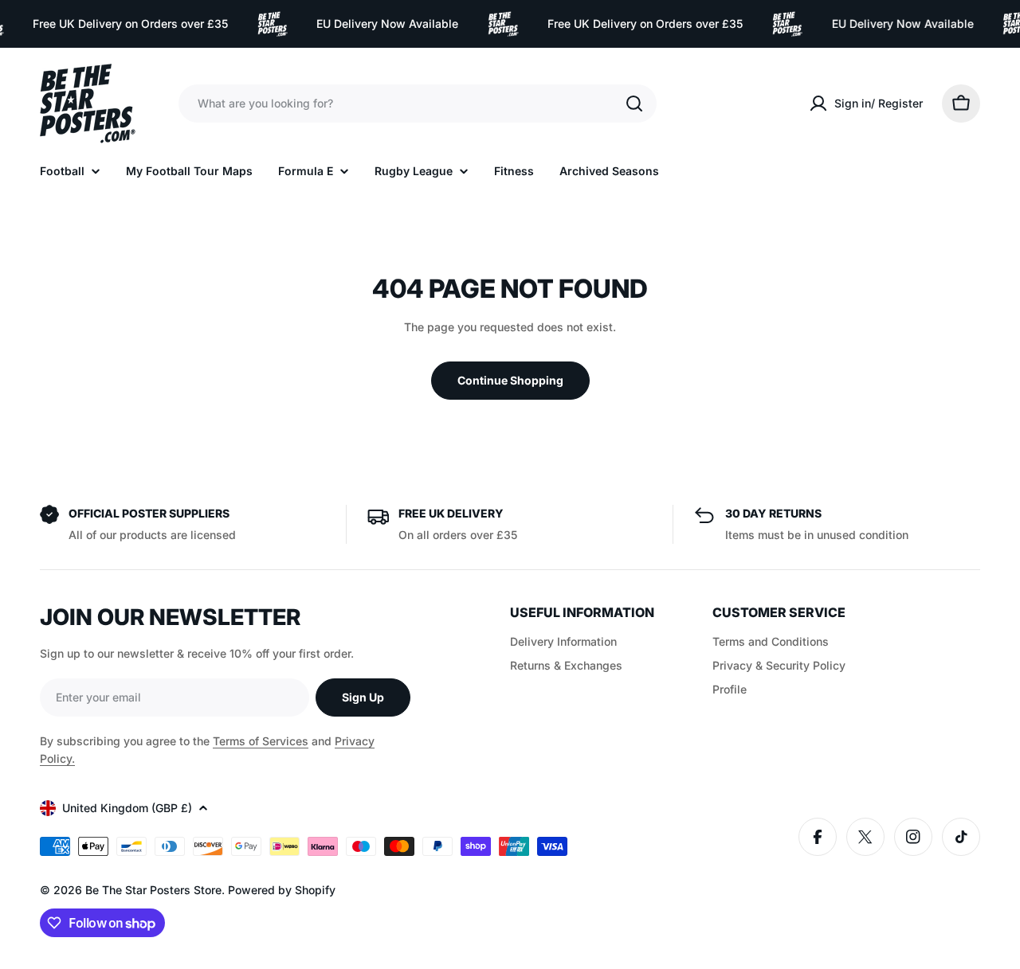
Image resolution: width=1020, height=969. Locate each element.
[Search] (634, 103)
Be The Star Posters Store (153, 890)
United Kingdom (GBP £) (127, 808)
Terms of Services (260, 741)
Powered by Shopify (281, 890)
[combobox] (417, 103)
